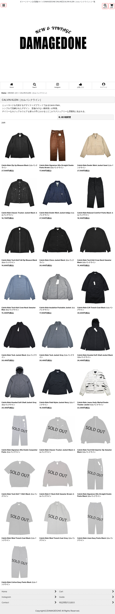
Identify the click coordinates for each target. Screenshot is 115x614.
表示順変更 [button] (66, 117)
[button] (4, 5)
